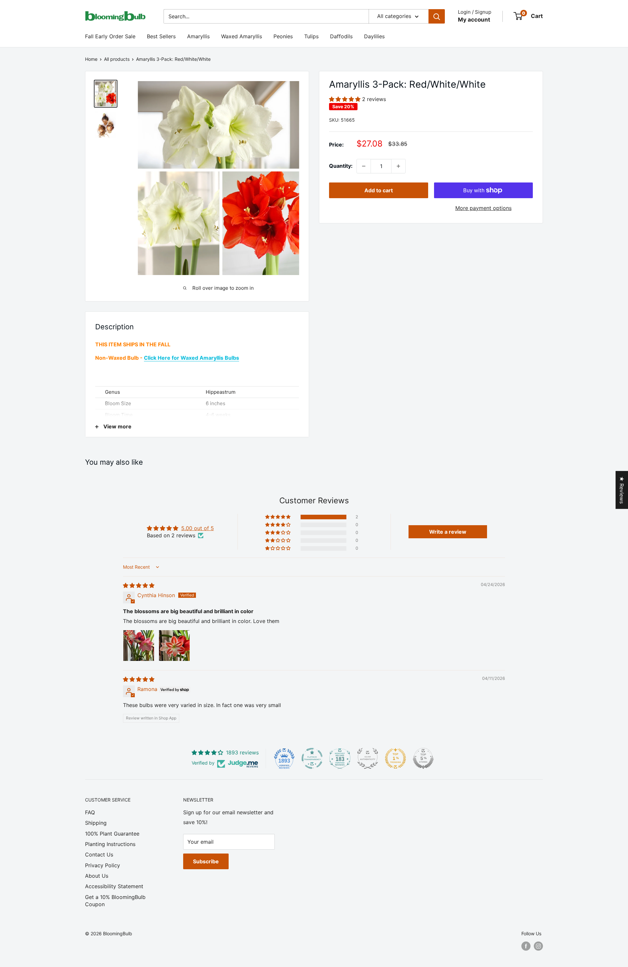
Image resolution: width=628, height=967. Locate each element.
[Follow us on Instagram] (538, 946)
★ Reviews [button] (622, 490)
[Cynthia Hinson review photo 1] (138, 645)
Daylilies (374, 36)
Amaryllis (198, 36)
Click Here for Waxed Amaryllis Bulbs (191, 357)
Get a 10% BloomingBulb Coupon (115, 900)
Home (91, 59)
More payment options (483, 208)
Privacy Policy (102, 865)
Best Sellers (161, 36)
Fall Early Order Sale (110, 36)
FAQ (90, 812)
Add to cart (378, 190)
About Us (96, 875)
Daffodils (341, 36)
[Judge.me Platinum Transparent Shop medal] (312, 758)
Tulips (311, 36)
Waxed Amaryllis (241, 36)
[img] (138, 585)
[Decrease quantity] (364, 166)
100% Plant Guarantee (112, 833)
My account (474, 19)
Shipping (96, 823)
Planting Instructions (110, 844)
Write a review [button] (447, 531)
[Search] (436, 16)
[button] (345, 99)
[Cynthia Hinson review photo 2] (174, 645)
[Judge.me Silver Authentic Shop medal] (367, 758)
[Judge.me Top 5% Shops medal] (423, 758)
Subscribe (206, 861)
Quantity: (341, 166)
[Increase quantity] (398, 166)
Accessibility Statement (114, 886)
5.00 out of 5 (197, 528)
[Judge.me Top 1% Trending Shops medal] (395, 758)
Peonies (283, 36)
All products (117, 59)
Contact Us (99, 854)
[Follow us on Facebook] (526, 946)
